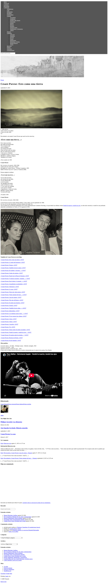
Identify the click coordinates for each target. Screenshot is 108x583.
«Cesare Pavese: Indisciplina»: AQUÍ (10, 311)
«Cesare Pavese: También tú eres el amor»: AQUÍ (13, 268)
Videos (12, 30)
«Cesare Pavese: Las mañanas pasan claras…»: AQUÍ (14, 313)
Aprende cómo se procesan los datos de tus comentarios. (36, 502)
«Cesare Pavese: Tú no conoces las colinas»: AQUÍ (13, 316)
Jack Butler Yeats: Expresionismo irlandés (14, 519)
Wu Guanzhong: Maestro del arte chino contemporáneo (17, 516)
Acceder (6, 566)
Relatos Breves (14, 43)
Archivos (3, 544)
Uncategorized (10, 50)
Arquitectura (10, 9)
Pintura (9, 47)
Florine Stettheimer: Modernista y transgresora (15, 557)
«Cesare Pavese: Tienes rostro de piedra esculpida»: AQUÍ (15, 329)
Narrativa (12, 36)
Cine (8, 10)
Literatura (9, 33)
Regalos (12, 26)
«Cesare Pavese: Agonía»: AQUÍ (9, 305)
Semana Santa (13, 27)
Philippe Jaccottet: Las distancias (11, 422)
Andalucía (12, 19)
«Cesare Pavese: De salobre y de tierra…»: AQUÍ (13, 270)
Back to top (3, 581)
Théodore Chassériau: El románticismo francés (28, 527)
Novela (12, 37)
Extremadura (10, 14)
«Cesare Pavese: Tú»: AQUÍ (8, 327)
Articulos (12, 34)
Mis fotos (9, 46)
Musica (12, 24)
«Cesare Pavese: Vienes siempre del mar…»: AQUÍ (13, 294)
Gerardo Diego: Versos (15, 528)
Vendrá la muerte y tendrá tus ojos (71, 205)
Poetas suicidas (27, 404)
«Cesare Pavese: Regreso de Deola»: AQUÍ (11, 337)
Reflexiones (13, 40)
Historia (9, 32)
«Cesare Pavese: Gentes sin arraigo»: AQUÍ (12, 273)
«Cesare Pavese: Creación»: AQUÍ (9, 324)
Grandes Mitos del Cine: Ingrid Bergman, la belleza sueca (18, 559)
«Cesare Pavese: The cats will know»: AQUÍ (12, 300)
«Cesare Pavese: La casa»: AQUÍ (9, 289)
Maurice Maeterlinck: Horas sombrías (13, 518)
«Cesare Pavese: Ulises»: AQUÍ (9, 321)
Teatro (11, 44)
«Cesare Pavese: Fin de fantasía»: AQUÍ (11, 340)
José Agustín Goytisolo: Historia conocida (14, 428)
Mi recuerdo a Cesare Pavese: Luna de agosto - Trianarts (18, 453)
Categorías (6, 7)
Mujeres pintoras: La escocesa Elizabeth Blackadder (26, 530)
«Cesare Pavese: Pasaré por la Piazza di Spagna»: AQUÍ (15, 276)
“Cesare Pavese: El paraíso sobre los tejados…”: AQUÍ (14, 335)
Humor (12, 23)
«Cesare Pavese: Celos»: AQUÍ (8, 319)
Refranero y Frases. (15, 42)
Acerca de (6, 3)
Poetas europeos (12, 404)
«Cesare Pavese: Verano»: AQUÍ (9, 265)
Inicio (5, 2)
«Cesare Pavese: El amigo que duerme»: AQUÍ (12, 302)
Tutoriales (9, 49)
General (9, 16)
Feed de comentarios (9, 569)
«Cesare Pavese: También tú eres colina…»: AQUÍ (13, 308)
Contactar (6, 4)
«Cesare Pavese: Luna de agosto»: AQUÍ (11, 297)
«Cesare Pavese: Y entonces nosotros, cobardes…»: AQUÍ (15, 278)
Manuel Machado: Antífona (11, 515)
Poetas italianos (20, 404)
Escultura (9, 13)
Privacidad (6, 6)
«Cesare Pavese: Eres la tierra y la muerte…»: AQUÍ (14, 281)
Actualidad (13, 17)
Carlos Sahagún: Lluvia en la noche (13, 560)
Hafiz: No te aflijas (13, 531)
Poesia (11, 39)
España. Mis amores (15, 20)
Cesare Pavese (4, 404)
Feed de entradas (8, 568)
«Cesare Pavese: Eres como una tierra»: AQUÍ (12, 259)
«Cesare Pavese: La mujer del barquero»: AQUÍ (13, 262)
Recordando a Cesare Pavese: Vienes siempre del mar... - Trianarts (20, 458)
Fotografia (12, 22)
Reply (2, 443)
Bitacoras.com (7, 443)
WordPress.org (7, 571)
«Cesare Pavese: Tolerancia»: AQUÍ (10, 286)
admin (2, 415)
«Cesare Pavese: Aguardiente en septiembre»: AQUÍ (14, 284)
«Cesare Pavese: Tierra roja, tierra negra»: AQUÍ (13, 292)
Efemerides (10, 12)
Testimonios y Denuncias (16, 29)
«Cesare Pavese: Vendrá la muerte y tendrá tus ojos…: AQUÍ (16, 332)
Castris (6, 576)
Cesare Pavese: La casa (8, 434)
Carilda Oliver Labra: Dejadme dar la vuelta (15, 521)
